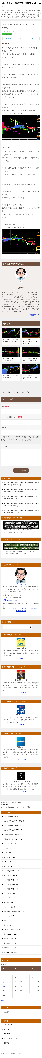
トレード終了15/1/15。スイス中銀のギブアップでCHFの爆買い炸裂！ (12, 392)
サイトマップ (8, 1029)
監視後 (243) (8, 925)
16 (4, 986)
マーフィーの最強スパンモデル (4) (14, 911)
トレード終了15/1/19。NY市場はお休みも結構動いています (31, 377)
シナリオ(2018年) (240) (11, 889)
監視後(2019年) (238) (10, 952)
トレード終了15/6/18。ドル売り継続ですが (10, 376)
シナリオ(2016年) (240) (11, 880)
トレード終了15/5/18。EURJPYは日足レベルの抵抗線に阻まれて (31, 341)
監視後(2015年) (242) (10, 934)
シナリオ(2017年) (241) (11, 884)
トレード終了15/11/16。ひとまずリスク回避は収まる (31, 359)
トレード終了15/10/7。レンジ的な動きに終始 (10, 359)
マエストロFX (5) (9, 916)
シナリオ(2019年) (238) (11, 893)
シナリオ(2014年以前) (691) (12, 871)
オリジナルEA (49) (9, 857)
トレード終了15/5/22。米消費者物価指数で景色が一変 (10, 340)
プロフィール (21, 584)
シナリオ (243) (8, 866)
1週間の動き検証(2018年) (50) (13, 834)
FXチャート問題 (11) (10, 843)
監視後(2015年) (7, 34)
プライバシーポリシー (10, 1038)
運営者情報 (7, 1034)
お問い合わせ (8, 1025)
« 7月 (2, 1000)
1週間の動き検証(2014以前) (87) (14, 821)
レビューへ (21, 658)
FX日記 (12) (7, 852)
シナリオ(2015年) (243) (11, 875)
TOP (16, 802)
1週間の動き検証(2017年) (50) (13, 830)
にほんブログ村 (21, 611)
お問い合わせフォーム (10, 600)
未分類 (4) (7, 920)
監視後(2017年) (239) (10, 943)
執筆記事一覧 (34, 315)
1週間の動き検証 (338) (11, 816)
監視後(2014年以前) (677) (12, 929)
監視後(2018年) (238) (10, 947)
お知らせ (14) (8, 862)
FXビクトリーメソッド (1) (12, 848)
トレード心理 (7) (9, 902)
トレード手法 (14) (9, 907)
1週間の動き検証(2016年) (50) (13, 825)
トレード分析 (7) (9, 898)
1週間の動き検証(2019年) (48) (13, 839)
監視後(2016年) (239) (10, 938)
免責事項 (6, 1043)
